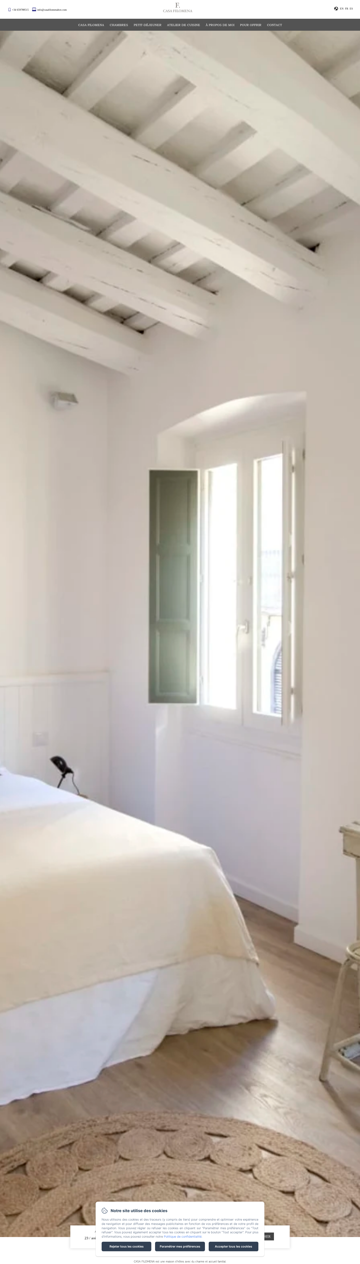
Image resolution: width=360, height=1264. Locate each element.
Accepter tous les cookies (233, 1246)
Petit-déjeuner (147, 25)
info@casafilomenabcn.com (52, 9)
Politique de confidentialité (183, 1236)
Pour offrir (250, 25)
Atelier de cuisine (183, 25)
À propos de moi (220, 25)
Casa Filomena (91, 25)
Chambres (119, 25)
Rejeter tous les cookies (127, 1246)
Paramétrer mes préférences (180, 1246)
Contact (274, 25)
